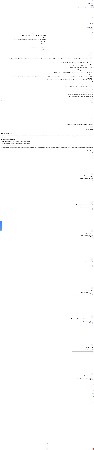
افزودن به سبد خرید (42, 43)
